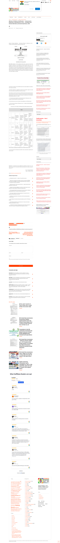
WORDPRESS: (18, 238)
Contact (13, 525)
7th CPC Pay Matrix (18, 481)
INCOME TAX (27, 501)
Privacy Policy (40, 506)
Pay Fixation (13, 500)
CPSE (18, 489)
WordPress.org (41, 498)
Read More (20, 308)
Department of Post (16, 490)
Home (39, 501)
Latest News (38, 46)
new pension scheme (28, 509)
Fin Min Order (27, 500)
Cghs (26, 490)
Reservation (27, 520)
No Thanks (32, 8)
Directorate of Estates (28, 496)
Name (10, 252)
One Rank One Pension (28, 512)
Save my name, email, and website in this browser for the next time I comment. (19, 259)
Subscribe (38, 39)
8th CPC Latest (12, 302)
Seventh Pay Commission (28, 523)
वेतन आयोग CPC (20, 17)
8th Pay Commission (28, 481)
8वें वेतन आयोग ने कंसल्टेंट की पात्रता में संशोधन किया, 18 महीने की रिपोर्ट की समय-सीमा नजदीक (25, 305)
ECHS (13, 491)
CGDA (11, 485)
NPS (12, 526)
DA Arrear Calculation (15, 529)
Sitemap (13, 515)
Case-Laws (26, 489)
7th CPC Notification (13, 481)
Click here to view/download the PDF (16, 173)
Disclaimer (13, 519)
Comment (10, 245)
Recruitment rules (14, 508)
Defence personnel (27, 494)
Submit (37, 8)
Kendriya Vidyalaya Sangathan (29, 504)
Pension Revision (27, 516)
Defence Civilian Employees (29, 493)
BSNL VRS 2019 (27, 486)
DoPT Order (33, 17)
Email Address (26, 4)
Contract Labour (14, 487)
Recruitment (16, 507)
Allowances (27, 482)
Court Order (15, 489)
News (15, 17)
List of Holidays (39, 17)
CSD (28, 17)
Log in (40, 494)
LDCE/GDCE (13, 498)
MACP (26, 508)
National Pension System (16, 499)
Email (22, 252)
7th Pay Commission (14, 522)
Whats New (11, 17)
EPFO (15, 491)
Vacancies (13, 521)
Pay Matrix (26, 513)
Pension (26, 515)
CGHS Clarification (14, 485)
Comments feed (41, 497)
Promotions (13, 505)
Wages (26, 524)
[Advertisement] (21, 37)
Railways (26, 519)
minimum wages (17, 498)
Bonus (26, 485)
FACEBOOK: (22, 238)
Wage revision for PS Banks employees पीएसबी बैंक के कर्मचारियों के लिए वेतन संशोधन (14, 233)
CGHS (25, 17)
